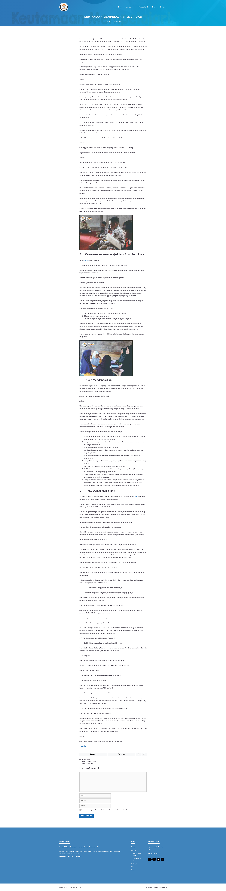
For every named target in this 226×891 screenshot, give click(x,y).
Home (120, 7)
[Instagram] (154, 859)
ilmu (136, 496)
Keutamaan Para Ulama (88, 763)
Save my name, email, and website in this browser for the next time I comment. (107, 810)
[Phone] (162, 859)
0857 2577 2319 (155, 853)
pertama (86, 260)
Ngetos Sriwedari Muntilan (155, 847)
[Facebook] (150, 859)
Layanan (129, 7)
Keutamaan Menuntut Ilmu (88, 761)
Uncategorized (85, 759)
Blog (153, 7)
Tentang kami (143, 7)
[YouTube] (158, 859)
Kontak (162, 7)
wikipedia (82, 746)
